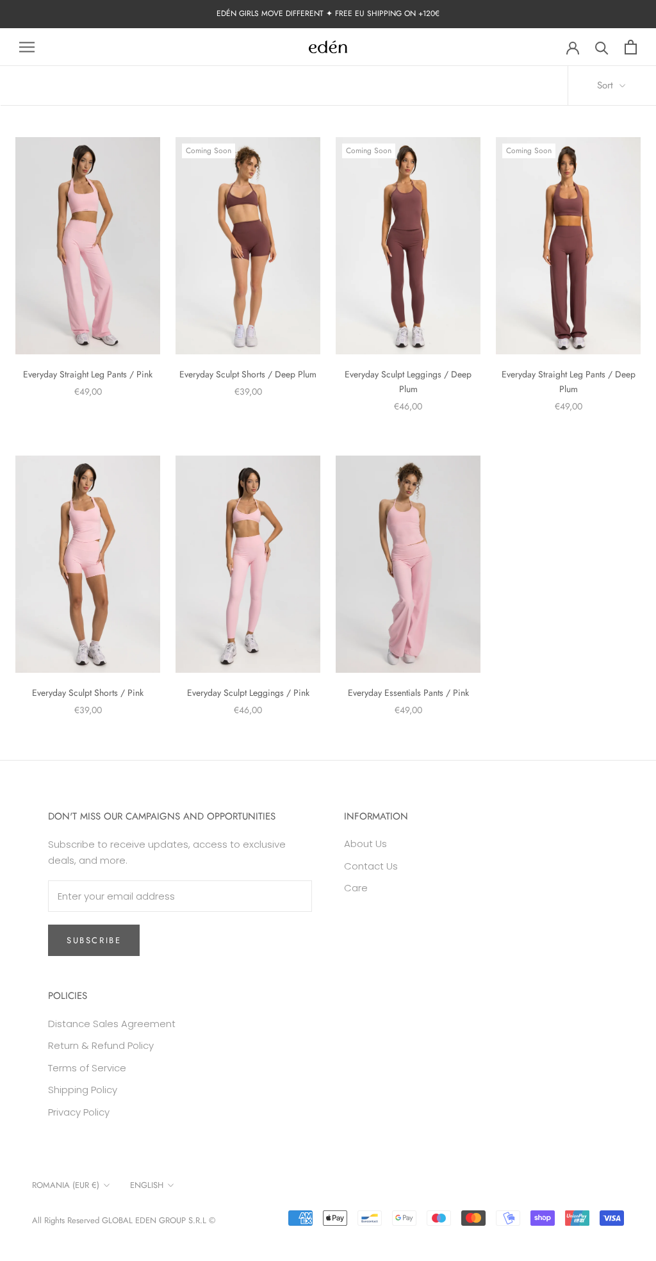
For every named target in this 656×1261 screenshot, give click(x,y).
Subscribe (94, 940)
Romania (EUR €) (65, 1185)
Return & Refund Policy (101, 1045)
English (146, 1185)
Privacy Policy (79, 1112)
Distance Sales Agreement (112, 1023)
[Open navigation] (27, 47)
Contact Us (371, 866)
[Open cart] (631, 47)
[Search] (602, 47)
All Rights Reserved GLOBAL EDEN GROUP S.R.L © (123, 1220)
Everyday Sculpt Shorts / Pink (88, 692)
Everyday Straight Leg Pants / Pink (87, 374)
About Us (365, 843)
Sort (606, 85)
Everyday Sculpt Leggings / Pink (248, 692)
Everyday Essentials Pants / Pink (408, 692)
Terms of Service (87, 1068)
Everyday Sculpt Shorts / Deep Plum (247, 374)
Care (356, 887)
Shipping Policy (82, 1089)
